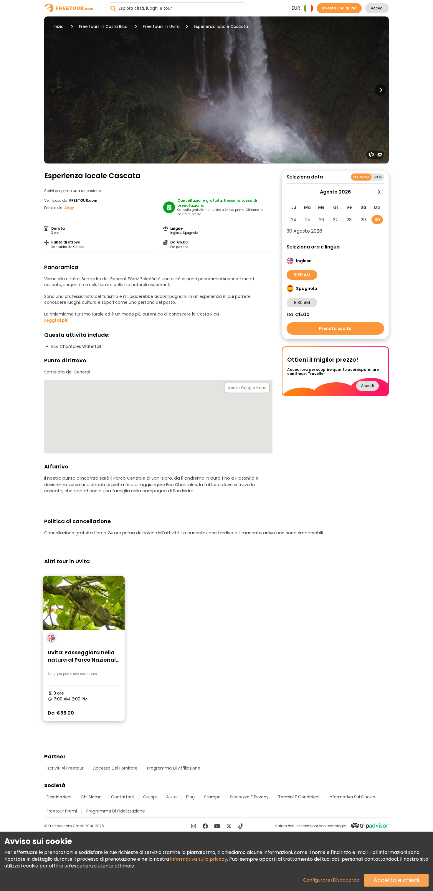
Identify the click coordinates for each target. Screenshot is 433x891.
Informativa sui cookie (352, 797)
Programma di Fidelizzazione (115, 811)
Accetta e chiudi (396, 880)
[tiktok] (240, 826)
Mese (378, 176)
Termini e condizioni (298, 797)
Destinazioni (59, 797)
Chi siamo (91, 797)
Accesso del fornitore (115, 768)
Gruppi (150, 797)
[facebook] (205, 826)
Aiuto (171, 797)
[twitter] (228, 826)
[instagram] (193, 826)
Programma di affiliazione (173, 768)
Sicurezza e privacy (249, 797)
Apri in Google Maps (247, 387)
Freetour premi (62, 811)
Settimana (361, 176)
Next (380, 90)
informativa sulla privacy (198, 859)
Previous (52, 90)
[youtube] (217, 826)
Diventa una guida (339, 8)
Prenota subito (335, 328)
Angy (69, 207)
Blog (190, 797)
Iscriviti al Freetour (65, 768)
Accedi (377, 8)
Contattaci (122, 797)
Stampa (212, 797)
